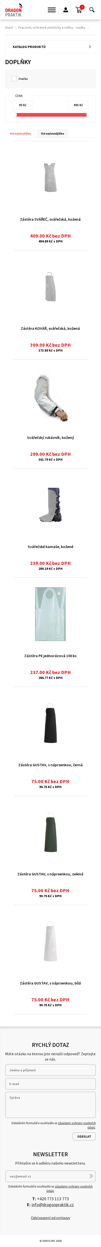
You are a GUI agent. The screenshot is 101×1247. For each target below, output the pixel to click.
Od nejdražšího (20, 133)
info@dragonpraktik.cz (53, 1204)
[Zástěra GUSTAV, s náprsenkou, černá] (50, 723)
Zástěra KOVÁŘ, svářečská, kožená (50, 328)
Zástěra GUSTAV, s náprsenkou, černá (50, 764)
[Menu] (52, 10)
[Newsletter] (91, 1176)
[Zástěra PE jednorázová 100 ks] (50, 614)
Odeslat (84, 1136)
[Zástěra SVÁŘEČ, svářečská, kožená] (50, 177)
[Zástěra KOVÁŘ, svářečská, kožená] (50, 286)
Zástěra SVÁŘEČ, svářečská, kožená (50, 219)
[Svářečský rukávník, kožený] (50, 396)
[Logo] (14, 10)
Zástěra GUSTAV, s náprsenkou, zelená (50, 873)
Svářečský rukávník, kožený (50, 437)
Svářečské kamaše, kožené (50, 546)
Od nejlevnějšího (52, 133)
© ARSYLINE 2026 (50, 1241)
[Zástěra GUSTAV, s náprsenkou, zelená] (50, 832)
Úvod (9, 27)
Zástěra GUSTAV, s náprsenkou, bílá (50, 983)
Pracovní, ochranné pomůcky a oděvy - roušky (52, 27)
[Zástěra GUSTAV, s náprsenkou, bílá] (50, 941)
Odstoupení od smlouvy (50, 1217)
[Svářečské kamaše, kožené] (50, 505)
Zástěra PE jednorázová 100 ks (50, 655)
